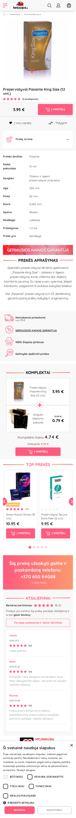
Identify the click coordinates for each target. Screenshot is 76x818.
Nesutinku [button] (54, 810)
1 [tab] (32, 71)
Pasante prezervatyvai (32, 14)
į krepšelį (23, 533)
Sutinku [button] (19, 810)
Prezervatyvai (15, 14)
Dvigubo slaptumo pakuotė (38, 418)
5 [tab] (46, 547)
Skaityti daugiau (26, 770)
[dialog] (38, 779)
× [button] (71, 745)
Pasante (34, 156)
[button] (38, 139)
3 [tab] (40, 71)
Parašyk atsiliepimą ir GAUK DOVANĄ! (38, 622)
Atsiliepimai (38, 598)
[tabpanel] (38, 49)
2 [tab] (36, 71)
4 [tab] (44, 71)
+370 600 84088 (38, 576)
